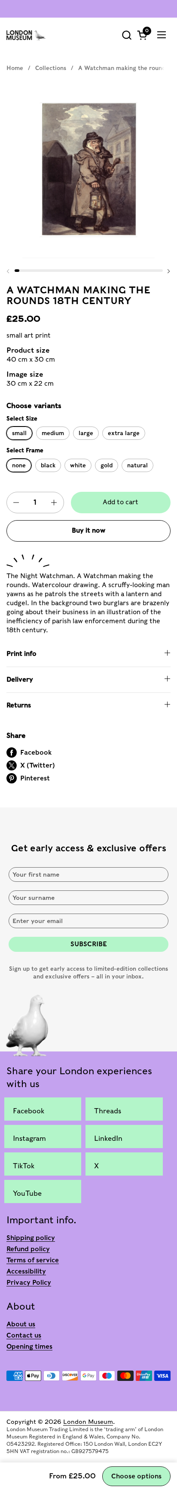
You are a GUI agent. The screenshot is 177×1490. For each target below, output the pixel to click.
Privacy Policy (28, 1282)
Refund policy (28, 1249)
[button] (126, 35)
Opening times (29, 1346)
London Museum (88, 1421)
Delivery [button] (19, 679)
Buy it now (88, 530)
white (78, 465)
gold (107, 465)
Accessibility (26, 1271)
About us (20, 1324)
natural (137, 465)
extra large (124, 433)
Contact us (23, 1335)
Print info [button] (21, 653)
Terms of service (32, 1260)
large (86, 433)
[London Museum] (26, 34)
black (48, 465)
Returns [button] (18, 705)
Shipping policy (30, 1237)
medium (53, 433)
